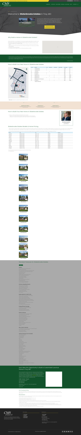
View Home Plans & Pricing (49, 27)
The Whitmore (23, 222)
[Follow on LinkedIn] (72, 0)
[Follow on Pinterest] (70, 431)
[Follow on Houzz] (72, 431)
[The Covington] (23, 254)
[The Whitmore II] (23, 208)
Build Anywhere (58, 4)
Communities (48, 4)
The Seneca (23, 191)
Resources (75, 4)
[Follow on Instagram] (69, 0)
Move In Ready (67, 4)
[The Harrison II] (23, 239)
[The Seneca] (23, 187)
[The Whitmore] (23, 218)
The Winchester (23, 171)
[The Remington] (23, 157)
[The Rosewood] (23, 228)
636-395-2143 (21, 386)
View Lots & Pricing (49, 26)
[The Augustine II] (23, 246)
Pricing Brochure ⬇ (40, 105)
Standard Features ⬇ (56, 105)
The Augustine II (23, 250)
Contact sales (34, 375)
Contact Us (43, 415)
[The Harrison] (23, 198)
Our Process (53, 4)
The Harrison (23, 201)
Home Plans (63, 4)
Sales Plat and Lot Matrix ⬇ (25, 105)
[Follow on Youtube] (70, 0)
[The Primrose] (23, 177)
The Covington (23, 258)
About (71, 4)
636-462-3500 (44, 414)
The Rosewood (23, 232)
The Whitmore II (23, 212)
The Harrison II (23, 242)
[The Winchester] (23, 167)
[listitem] (18, 71)
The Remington (23, 160)
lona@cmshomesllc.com (66, 124)
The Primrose (23, 181)
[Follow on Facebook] (67, 0)
